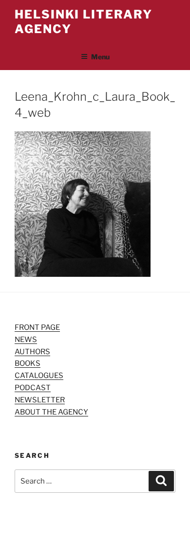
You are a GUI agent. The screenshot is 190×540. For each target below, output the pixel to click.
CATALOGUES (39, 375)
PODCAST (33, 387)
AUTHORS (32, 351)
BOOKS (27, 363)
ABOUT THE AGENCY (51, 412)
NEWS (26, 339)
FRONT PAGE (37, 327)
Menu (100, 57)
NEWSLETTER (40, 400)
